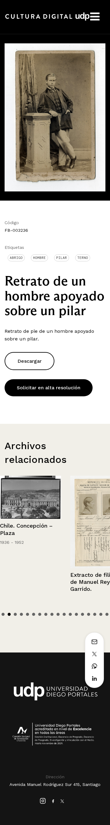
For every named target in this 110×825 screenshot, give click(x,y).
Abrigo (16, 258)
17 (100, 614)
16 (94, 614)
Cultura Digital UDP (47, 19)
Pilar (61, 258)
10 (58, 614)
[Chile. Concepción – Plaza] (30, 497)
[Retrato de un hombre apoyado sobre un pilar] (55, 117)
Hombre (39, 258)
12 (70, 614)
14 (82, 614)
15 (88, 614)
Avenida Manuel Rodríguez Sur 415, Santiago (55, 784)
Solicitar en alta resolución (48, 388)
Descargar (29, 361)
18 (106, 614)
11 (64, 614)
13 (76, 614)
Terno (82, 258)
